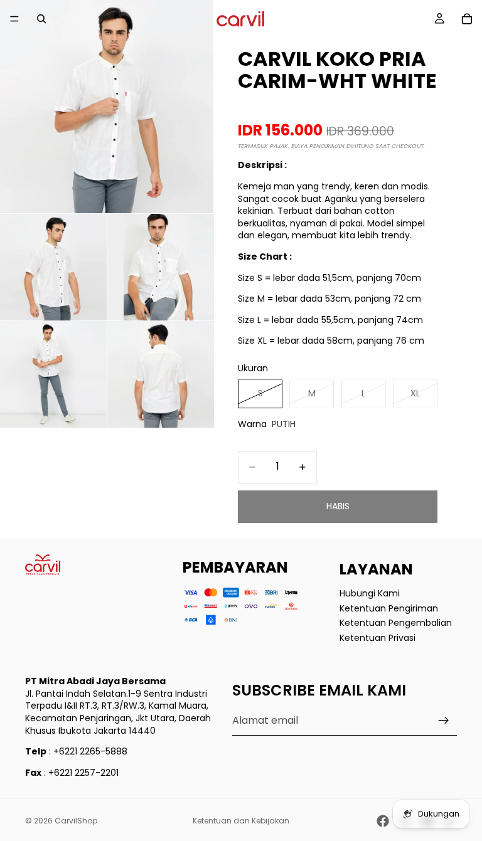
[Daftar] (444, 721)
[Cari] (41, 19)
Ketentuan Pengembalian (396, 622)
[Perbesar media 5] (160, 374)
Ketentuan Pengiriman (389, 608)
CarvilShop (76, 820)
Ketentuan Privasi (377, 638)
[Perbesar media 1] (106, 106)
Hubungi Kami (370, 593)
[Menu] (14, 18)
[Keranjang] (467, 19)
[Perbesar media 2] (53, 267)
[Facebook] (382, 820)
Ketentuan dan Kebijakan (241, 820)
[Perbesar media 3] (160, 267)
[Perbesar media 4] (53, 374)
